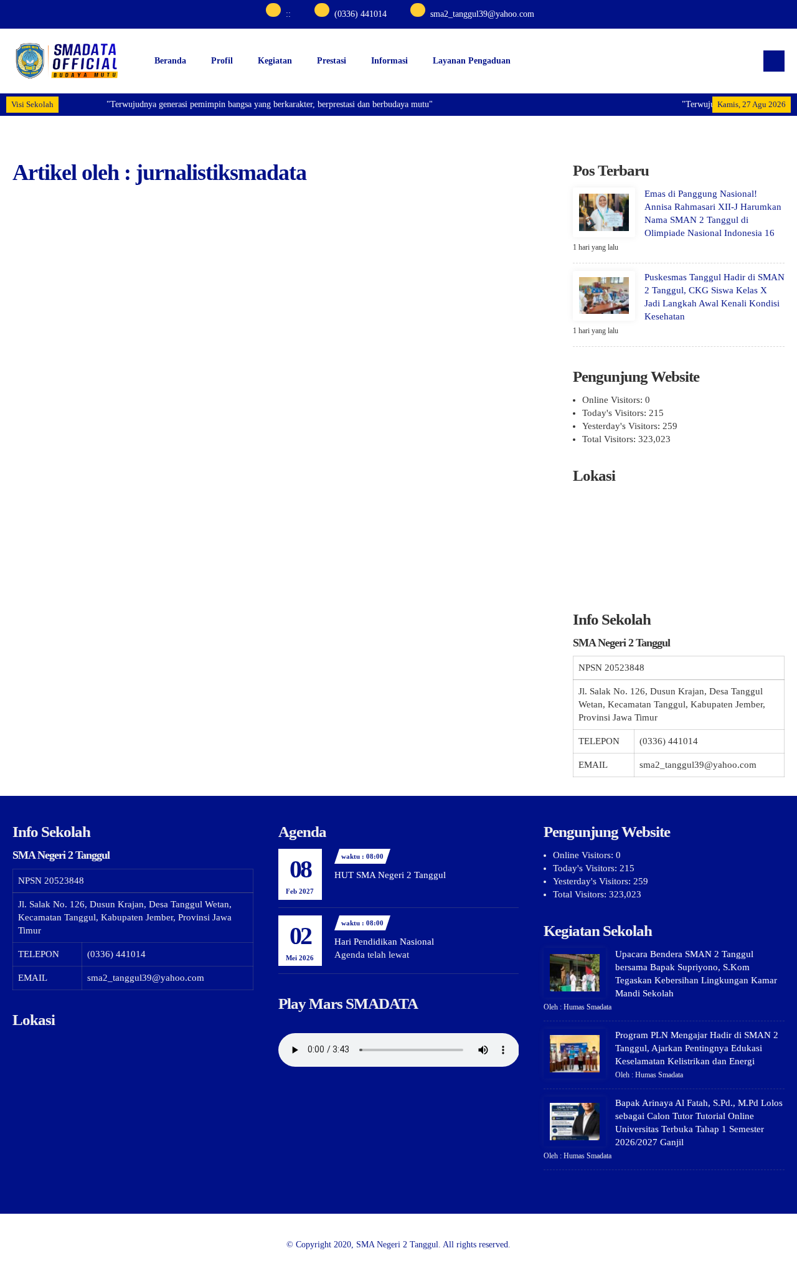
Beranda (170, 60)
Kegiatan (275, 60)
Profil (222, 60)
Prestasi (331, 60)
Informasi (389, 60)
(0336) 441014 (360, 14)
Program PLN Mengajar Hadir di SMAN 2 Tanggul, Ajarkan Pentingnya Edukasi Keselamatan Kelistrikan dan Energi (696, 1048)
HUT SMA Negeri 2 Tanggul (390, 875)
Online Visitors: (613, 400)
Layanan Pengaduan (472, 60)
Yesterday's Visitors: (622, 426)
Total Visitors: (610, 439)
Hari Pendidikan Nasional (384, 942)
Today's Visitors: (615, 413)
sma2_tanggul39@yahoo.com (482, 14)
